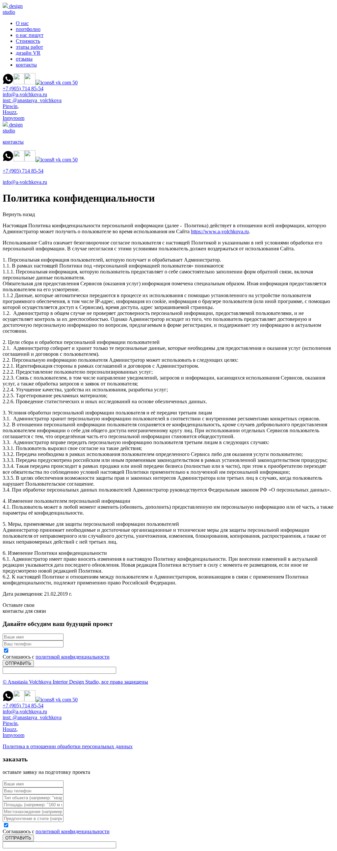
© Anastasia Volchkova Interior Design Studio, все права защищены (75, 682)
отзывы (24, 59)
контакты (26, 65)
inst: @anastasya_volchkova (32, 100)
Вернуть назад (19, 214)
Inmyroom (13, 118)
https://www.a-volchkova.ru (220, 231)
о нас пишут (29, 35)
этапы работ (29, 47)
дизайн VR (28, 53)
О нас (22, 23)
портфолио (28, 29)
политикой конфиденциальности (73, 657)
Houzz (9, 112)
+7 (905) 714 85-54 (23, 88)
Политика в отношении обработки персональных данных (68, 746)
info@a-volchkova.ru (25, 94)
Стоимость (28, 41)
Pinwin (10, 106)
